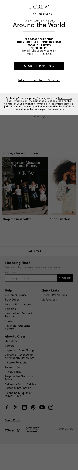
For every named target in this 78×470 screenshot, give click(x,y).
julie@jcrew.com (41, 50)
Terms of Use (65, 98)
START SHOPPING (39, 66)
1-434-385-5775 (42, 54)
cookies (57, 101)
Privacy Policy (20, 101)
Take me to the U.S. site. (39, 80)
